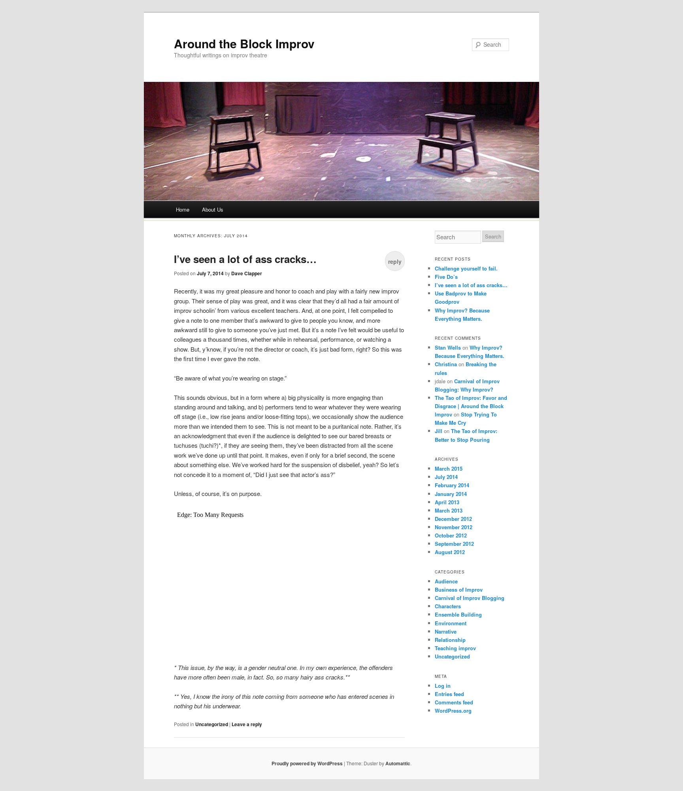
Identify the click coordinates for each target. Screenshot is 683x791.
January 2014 (451, 494)
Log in (443, 685)
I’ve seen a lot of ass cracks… (245, 259)
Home (182, 209)
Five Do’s (446, 276)
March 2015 (448, 468)
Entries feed (449, 694)
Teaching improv (455, 648)
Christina (446, 364)
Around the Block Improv (244, 43)
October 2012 (451, 535)
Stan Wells (448, 347)
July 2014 (446, 477)
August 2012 (450, 552)
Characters (448, 606)
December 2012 (453, 518)
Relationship (450, 639)
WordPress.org (453, 710)
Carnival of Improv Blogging (469, 598)
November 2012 (453, 527)
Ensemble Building (458, 614)
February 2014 (452, 485)
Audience (446, 581)
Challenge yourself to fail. (466, 268)
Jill (438, 431)
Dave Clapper (246, 273)
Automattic (397, 763)
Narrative (446, 631)
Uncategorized (211, 724)
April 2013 (447, 502)
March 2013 (448, 510)
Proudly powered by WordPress (307, 763)
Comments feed (454, 702)
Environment (450, 623)
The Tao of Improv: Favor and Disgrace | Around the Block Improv (471, 406)
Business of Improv (459, 589)
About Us (212, 209)
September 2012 (454, 543)
